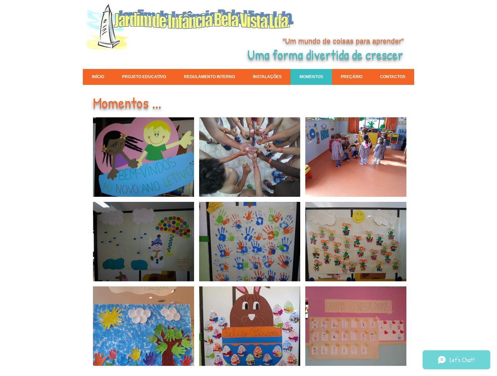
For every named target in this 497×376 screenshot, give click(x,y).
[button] (143, 157)
